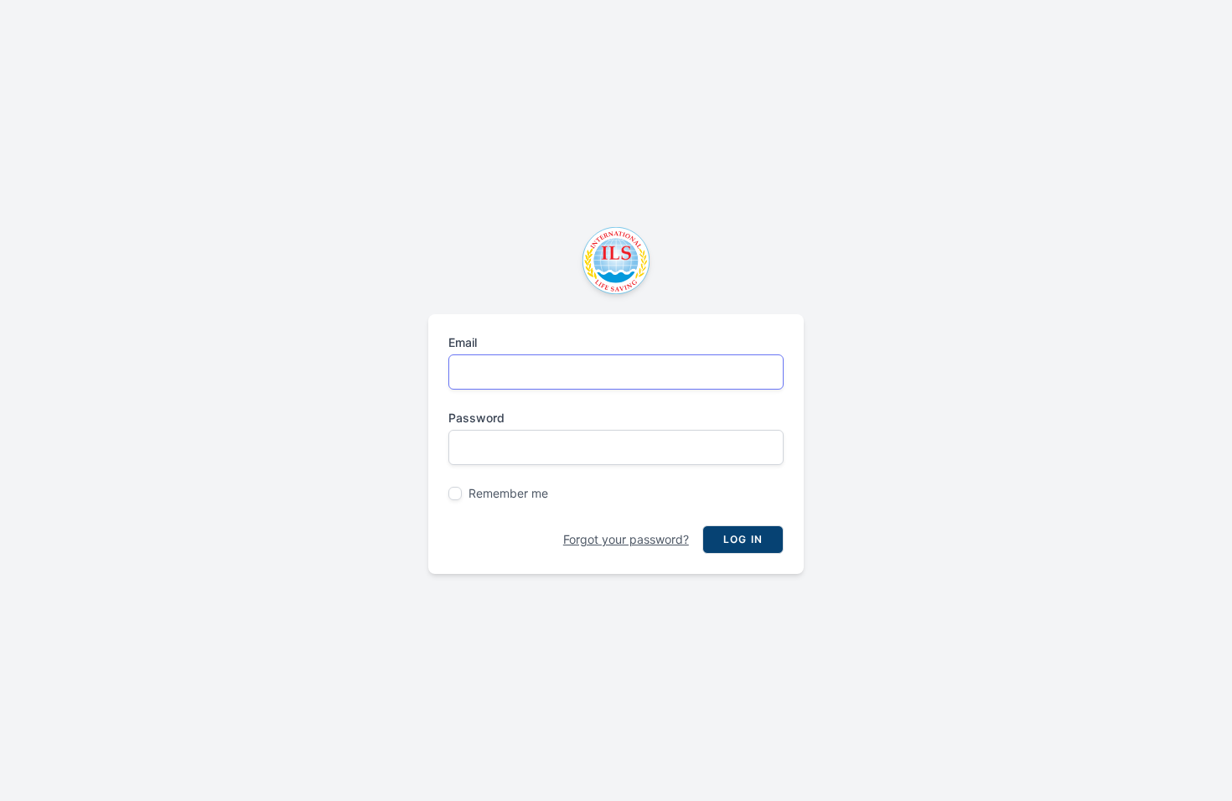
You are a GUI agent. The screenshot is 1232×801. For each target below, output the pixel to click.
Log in (743, 539)
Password (476, 418)
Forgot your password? (626, 539)
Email (462, 342)
